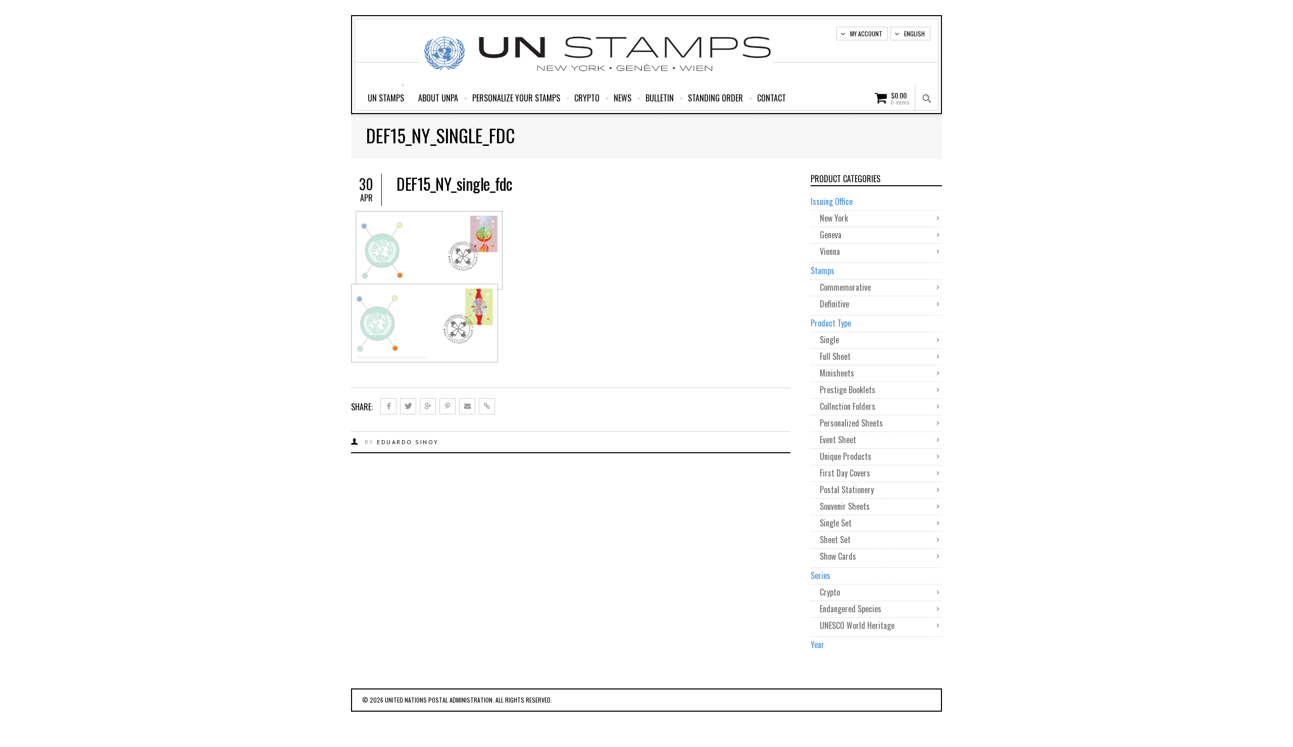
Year (817, 644)
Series (820, 575)
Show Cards (838, 556)
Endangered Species (850, 609)
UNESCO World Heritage (857, 625)
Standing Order (715, 98)
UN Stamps (386, 98)
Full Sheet (835, 356)
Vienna (830, 251)
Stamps (822, 270)
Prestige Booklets (847, 390)
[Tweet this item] (408, 406)
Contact (771, 98)
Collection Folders (847, 406)
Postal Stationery (847, 490)
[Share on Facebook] (388, 406)
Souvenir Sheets (845, 506)
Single (829, 340)
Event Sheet (838, 440)
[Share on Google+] (428, 406)
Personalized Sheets (851, 423)
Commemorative (845, 287)
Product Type (831, 323)
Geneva (830, 235)
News (622, 98)
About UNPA (438, 98)
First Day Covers (845, 473)
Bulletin (659, 98)
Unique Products (845, 456)
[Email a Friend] (467, 406)
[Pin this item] (447, 406)
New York (834, 218)
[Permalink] (487, 406)
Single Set (836, 523)
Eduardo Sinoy (408, 442)
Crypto (587, 98)
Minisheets (837, 373)
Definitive (834, 304)
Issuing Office (832, 201)
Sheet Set (835, 539)
